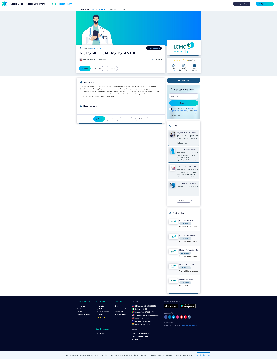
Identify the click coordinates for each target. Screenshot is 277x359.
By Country (100, 334)
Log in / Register (242, 4)
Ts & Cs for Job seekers (140, 334)
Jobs (93, 9)
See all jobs (185, 80)
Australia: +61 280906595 (144, 321)
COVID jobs (100, 317)
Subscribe (184, 103)
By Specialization (102, 312)
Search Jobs (16, 3)
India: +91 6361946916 (143, 324)
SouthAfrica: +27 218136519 (144, 312)
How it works (80, 309)
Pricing (79, 312)
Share (113, 68)
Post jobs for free (265, 4)
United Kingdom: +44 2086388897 (147, 315)
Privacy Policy (137, 339)
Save (99, 68)
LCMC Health (101, 9)
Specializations (120, 314)
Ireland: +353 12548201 (143, 309)
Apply (86, 68)
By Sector (99, 314)
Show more (184, 200)
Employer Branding (83, 314)
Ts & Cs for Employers (140, 336)
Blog (53, 3)
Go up (142, 119)
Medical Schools (120, 309)
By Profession (101, 309)
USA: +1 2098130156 (142, 318)
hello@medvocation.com (189, 325)
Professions (119, 312)
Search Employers (35, 3)
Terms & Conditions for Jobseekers (182, 109)
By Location (100, 306)
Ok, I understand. (203, 355)
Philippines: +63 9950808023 (145, 306)
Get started (80, 306)
